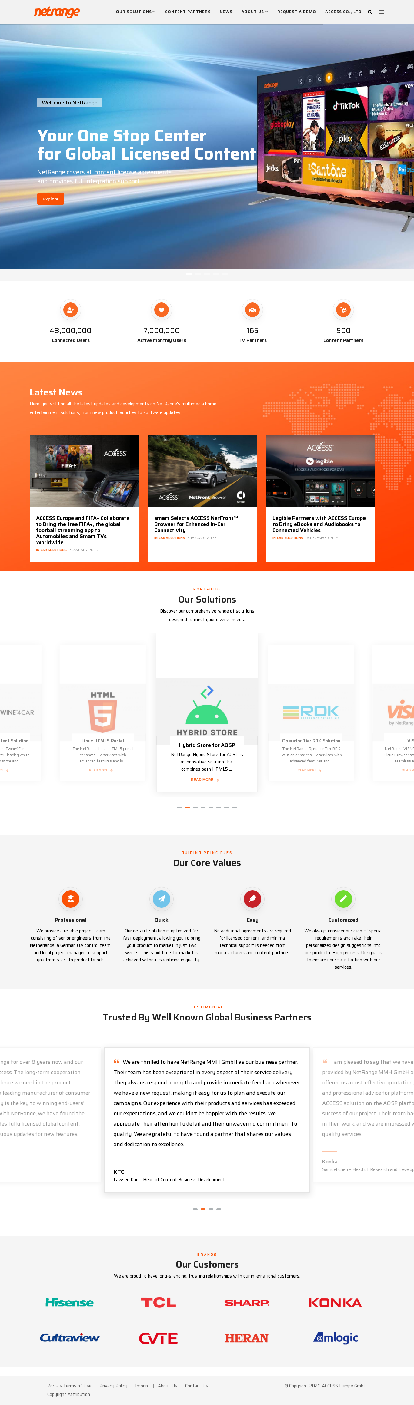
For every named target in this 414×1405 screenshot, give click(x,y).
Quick (162, 920)
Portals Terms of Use (69, 1386)
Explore (50, 199)
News (226, 11)
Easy (253, 920)
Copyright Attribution (68, 1394)
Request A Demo (296, 11)
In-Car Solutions (51, 538)
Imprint (142, 1386)
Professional (70, 920)
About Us (253, 11)
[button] (179, 807)
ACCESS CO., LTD (343, 11)
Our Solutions (134, 11)
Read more (98, 770)
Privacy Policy (113, 1386)
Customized (344, 920)
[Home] (57, 10)
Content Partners (188, 11)
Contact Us (196, 1386)
